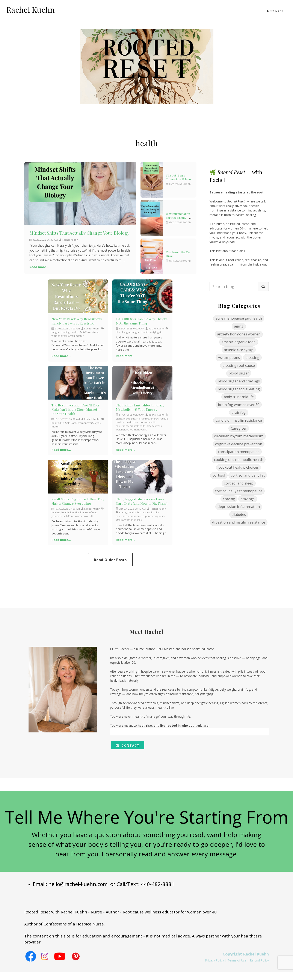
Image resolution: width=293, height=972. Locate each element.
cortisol (219, 475)
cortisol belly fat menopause (238, 490)
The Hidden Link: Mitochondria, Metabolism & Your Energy (140, 407)
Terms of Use (236, 960)
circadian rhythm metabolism (238, 435)
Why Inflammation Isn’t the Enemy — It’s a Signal (178, 217)
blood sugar (239, 373)
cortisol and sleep (238, 483)
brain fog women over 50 (238, 404)
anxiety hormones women (238, 334)
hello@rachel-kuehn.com (78, 883)
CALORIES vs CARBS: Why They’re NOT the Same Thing (142, 321)
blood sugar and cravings (239, 381)
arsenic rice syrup (238, 349)
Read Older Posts (110, 559)
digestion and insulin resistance (238, 522)
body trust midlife (239, 396)
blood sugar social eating (239, 388)
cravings (248, 498)
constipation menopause (238, 451)
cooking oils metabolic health (238, 459)
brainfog (238, 412)
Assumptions (229, 357)
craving (229, 498)
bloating (252, 357)
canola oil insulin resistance (239, 420)
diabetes (239, 514)
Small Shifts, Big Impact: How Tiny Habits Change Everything (77, 501)
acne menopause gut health (239, 318)
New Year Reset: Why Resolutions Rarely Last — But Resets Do (76, 321)
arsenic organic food (239, 341)
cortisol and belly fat (248, 475)
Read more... (39, 267)
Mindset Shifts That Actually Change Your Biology (79, 233)
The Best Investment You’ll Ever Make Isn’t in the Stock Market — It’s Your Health (76, 409)
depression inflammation (239, 506)
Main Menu (275, 10)
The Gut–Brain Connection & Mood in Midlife (179, 179)
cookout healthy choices (239, 467)
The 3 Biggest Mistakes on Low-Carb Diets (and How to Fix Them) (141, 501)
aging (238, 326)
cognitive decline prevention (238, 443)
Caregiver (239, 428)
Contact (130, 745)
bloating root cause (238, 365)
